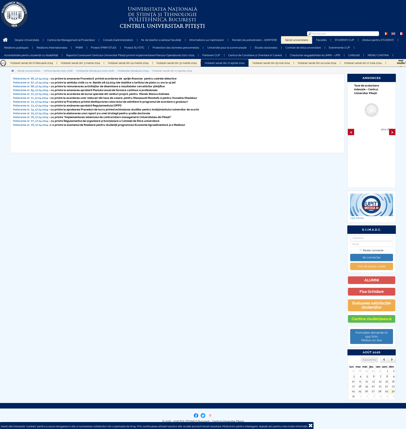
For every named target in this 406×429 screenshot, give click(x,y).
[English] (393, 33)
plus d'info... (388, 129)
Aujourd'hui (369, 359)
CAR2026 (354, 55)
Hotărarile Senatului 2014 (133, 70)
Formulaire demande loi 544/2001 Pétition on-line (372, 336)
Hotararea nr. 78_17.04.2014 (30, 124)
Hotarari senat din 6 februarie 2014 (31, 63)
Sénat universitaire (296, 40)
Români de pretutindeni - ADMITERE (254, 40)
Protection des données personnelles (176, 47)
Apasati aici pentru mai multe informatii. (283, 426)
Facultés (321, 40)
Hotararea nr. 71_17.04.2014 (30, 97)
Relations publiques (16, 47)
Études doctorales (266, 47)
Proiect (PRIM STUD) (103, 47)
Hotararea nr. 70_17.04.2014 (30, 94)
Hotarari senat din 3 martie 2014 (80, 63)
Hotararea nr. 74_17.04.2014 (30, 109)
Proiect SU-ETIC (134, 47)
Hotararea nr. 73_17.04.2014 (30, 105)
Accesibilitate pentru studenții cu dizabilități (31, 55)
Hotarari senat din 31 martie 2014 (177, 63)
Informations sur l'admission (206, 40)
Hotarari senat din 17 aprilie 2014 (224, 63)
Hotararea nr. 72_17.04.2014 (30, 101)
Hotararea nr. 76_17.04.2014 (30, 117)
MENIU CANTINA (378, 55)
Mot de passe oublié (371, 266)
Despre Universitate (27, 40)
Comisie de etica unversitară (303, 47)
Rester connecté (373, 250)
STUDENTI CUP (344, 40)
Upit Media (357, 218)
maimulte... (401, 63)
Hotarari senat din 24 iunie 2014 (317, 63)
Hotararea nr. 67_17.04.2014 (30, 82)
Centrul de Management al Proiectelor (71, 40)
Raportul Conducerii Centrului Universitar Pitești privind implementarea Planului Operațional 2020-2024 (130, 55)
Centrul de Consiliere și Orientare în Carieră (255, 55)
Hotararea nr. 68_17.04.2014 (30, 86)
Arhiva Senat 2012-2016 (58, 70)
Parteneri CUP (211, 55)
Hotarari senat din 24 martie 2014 (128, 63)
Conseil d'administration (118, 40)
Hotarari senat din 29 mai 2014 (271, 63)
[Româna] (386, 33)
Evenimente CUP (339, 47)
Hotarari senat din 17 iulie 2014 (363, 63)
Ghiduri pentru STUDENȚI (378, 40)
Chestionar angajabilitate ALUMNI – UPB (315, 55)
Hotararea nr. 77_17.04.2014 (30, 120)
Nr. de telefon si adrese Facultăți (161, 40)
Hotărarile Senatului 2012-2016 (95, 70)
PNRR (79, 47)
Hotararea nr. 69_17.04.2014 (30, 90)
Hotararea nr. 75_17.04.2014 (30, 113)
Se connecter (372, 257)
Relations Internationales (52, 47)
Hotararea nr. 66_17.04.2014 (30, 78)
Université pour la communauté (227, 47)
